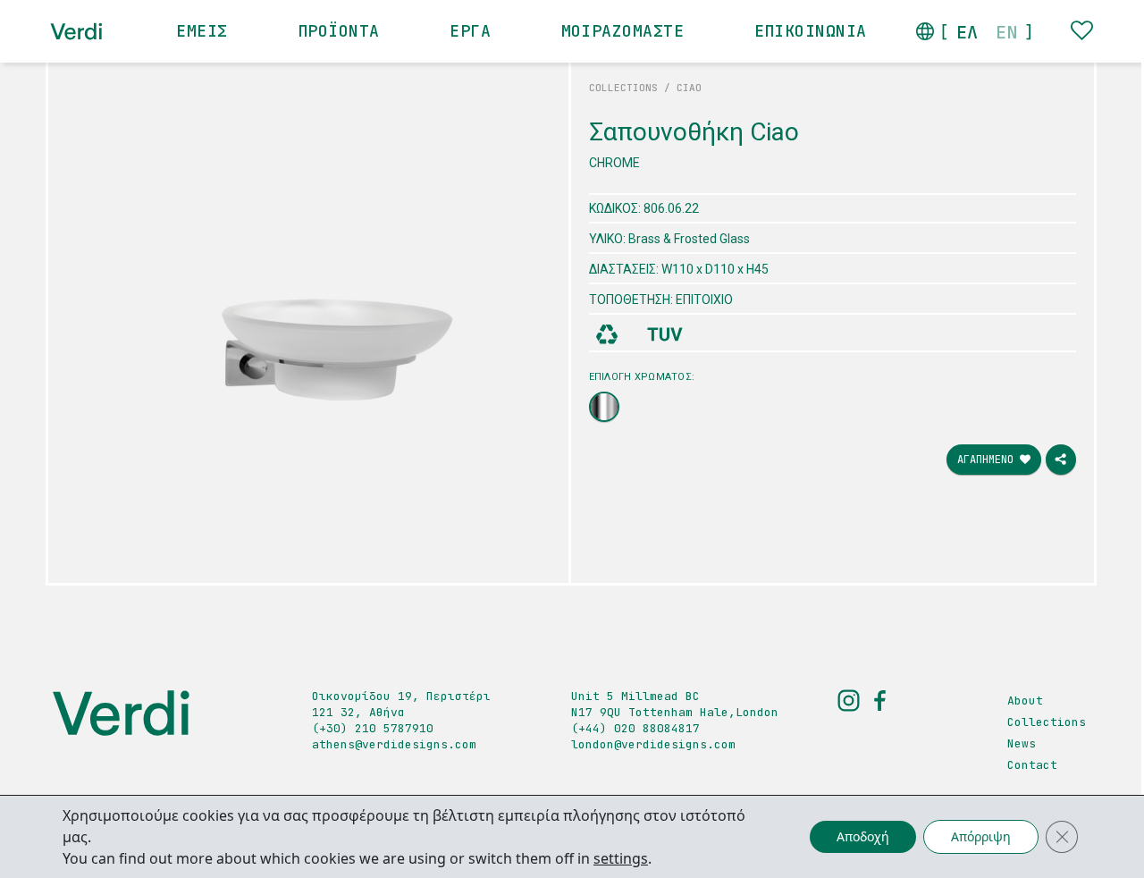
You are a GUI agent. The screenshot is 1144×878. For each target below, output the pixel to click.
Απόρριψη (981, 836)
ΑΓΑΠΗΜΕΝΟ (988, 459)
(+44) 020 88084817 (635, 728)
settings (620, 858)
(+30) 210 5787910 (372, 728)
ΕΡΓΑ (470, 31)
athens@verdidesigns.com (394, 744)
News (1021, 743)
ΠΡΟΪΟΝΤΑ (339, 31)
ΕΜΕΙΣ (201, 31)
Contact (1032, 764)
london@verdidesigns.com (653, 744)
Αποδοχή (863, 836)
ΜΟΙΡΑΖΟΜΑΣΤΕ (622, 31)
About (1025, 700)
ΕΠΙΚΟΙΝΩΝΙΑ (810, 31)
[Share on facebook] (1061, 459)
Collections (1046, 722)
